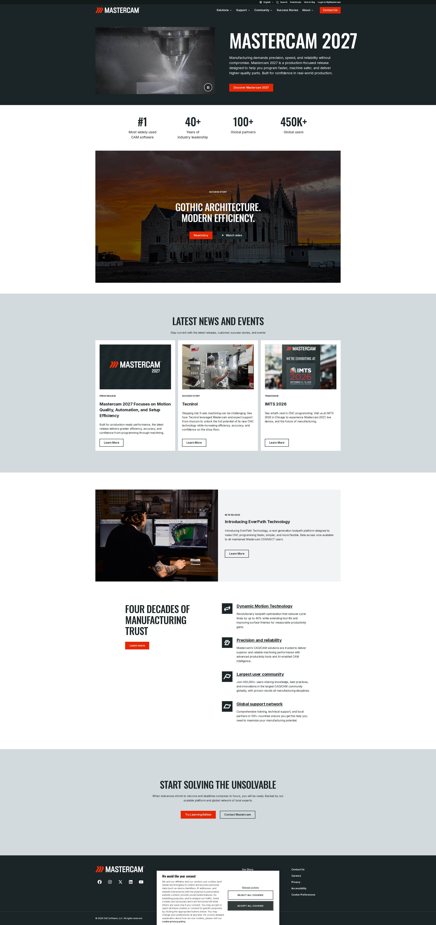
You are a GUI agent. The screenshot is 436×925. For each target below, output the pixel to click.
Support (241, 10)
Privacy (295, 882)
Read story (201, 235)
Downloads (295, 2)
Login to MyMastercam (329, 2)
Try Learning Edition (198, 814)
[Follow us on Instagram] (110, 882)
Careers (296, 875)
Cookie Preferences (303, 894)
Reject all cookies (250, 895)
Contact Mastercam (237, 814)
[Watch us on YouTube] (141, 882)
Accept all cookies (250, 905)
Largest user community (260, 674)
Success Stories (287, 10)
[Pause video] (208, 87)
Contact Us (330, 10)
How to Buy (309, 2)
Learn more (137, 645)
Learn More (113, 442)
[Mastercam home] (165, 869)
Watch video (234, 235)
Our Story (247, 869)
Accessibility (298, 888)
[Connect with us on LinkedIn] (131, 882)
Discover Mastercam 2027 (251, 87)
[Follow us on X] (120, 882)
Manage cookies (250, 887)
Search (283, 2)
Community (261, 10)
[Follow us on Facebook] (99, 882)
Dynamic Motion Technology (264, 606)
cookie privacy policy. (174, 921)
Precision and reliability (259, 640)
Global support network (260, 703)
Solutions (223, 10)
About (306, 10)
